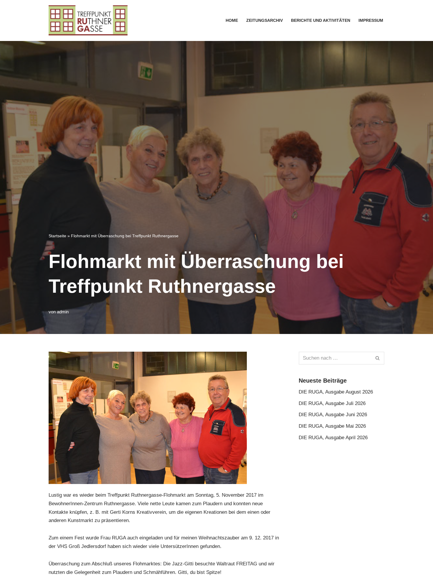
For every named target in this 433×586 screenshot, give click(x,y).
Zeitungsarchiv (264, 20)
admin (63, 311)
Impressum (370, 20)
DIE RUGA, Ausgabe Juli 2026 (332, 403)
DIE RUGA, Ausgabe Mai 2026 (332, 426)
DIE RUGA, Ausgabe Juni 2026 (333, 414)
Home (232, 20)
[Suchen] (377, 358)
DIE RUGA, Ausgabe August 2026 (336, 392)
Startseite (57, 235)
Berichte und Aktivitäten (320, 20)
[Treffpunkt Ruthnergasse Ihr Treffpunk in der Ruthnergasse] (88, 20)
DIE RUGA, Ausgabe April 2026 (333, 437)
